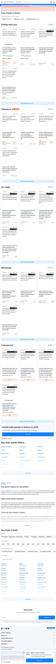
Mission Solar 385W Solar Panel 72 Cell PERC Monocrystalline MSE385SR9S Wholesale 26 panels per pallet (9, 214)
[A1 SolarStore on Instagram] (6, 628)
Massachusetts (24, 573)
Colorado (4, 582)
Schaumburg (41, 457)
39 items (50, 267)
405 (28, 544)
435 (48, 544)
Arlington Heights (6, 446)
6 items (50, 24)
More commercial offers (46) (27, 421)
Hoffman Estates (24, 460)
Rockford (40, 453)
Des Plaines (22, 446)
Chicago (3, 460)
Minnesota (22, 582)
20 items (50, 187)
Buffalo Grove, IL (33, 19)
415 (38, 544)
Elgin (20, 450)
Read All (27, 525)
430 (43, 544)
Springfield (41, 460)
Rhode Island (41, 577)
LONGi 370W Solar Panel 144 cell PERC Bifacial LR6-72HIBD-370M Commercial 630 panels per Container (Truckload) (9, 407)
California (4, 577)
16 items (50, 109)
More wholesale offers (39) (27, 339)
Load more (28, 473)
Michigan (22, 577)
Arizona (3, 568)
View (10, 379)
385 (18, 544)
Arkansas (4, 573)
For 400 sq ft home (20, 551)
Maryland (22, 568)
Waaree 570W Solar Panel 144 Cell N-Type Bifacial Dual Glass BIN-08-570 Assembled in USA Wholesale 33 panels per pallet (9, 249)
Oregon (40, 568)
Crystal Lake (5, 464)
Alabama (3, 564)
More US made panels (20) (27, 262)
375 (13, 544)
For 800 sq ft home (32, 551)
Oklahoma (41, 564)
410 (33, 544)
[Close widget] (53, 652)
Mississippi (22, 587)
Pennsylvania (41, 573)
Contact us (7, 9)
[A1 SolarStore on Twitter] (4, 628)
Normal (40, 446)
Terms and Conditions (37, 622)
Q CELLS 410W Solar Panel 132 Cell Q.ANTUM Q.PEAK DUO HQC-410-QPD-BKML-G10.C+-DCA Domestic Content (9, 91)
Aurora (3, 450)
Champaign (4, 457)
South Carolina (42, 582)
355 (3, 544)
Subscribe (46, 617)
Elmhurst (22, 453)
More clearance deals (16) (27, 181)
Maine (21, 564)
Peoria (40, 450)
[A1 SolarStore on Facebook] (1, 628)
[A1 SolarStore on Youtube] (8, 628)
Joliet (21, 464)
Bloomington (5, 453)
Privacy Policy (48, 622)
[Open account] (51, 2)
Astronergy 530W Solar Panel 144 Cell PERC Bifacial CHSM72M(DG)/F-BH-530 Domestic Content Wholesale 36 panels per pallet (28, 214)
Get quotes (28, 434)
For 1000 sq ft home (46, 551)
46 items (50, 345)
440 (53, 544)
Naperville (22, 467)
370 (8, 544)
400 (23, 544)
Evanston (22, 457)
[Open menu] (2, 2)
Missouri (22, 591)
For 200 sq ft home (7, 551)
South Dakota (42, 587)
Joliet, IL (6, 19)
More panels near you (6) (27, 103)
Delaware (4, 591)
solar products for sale (16, 491)
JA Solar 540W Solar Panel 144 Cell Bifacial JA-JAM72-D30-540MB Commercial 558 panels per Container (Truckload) (28, 372)
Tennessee (41, 591)
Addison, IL (19, 19)
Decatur (3, 467)
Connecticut (4, 587)
